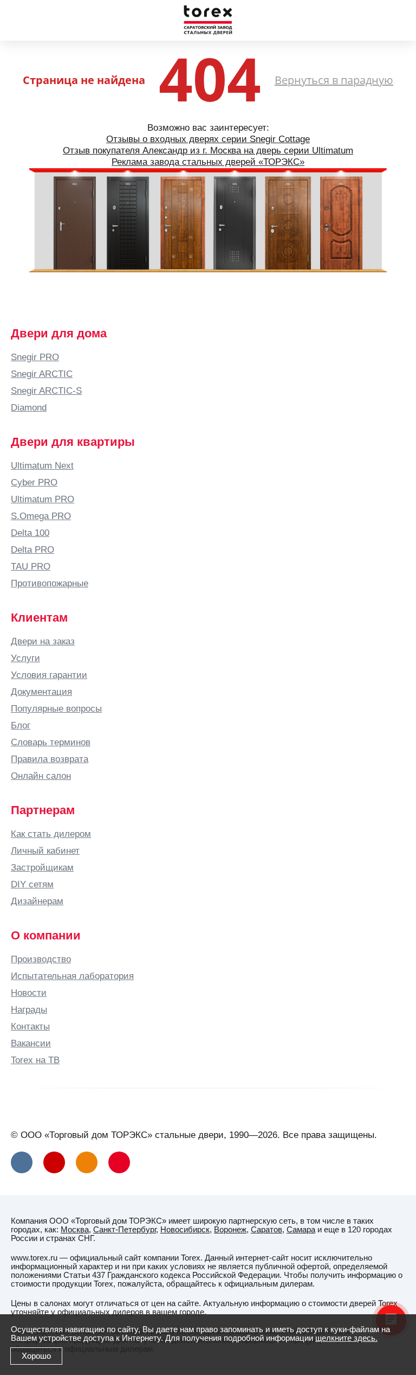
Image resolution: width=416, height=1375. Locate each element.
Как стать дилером (51, 833)
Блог (20, 725)
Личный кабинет (45, 850)
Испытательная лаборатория (72, 975)
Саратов (266, 1229)
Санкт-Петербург (124, 1229)
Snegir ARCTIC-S (46, 390)
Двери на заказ (43, 641)
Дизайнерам (37, 901)
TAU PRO (30, 566)
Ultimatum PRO (42, 499)
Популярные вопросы (56, 708)
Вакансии (31, 1043)
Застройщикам (42, 867)
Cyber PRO (34, 482)
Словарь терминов (50, 742)
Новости (29, 992)
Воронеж (230, 1229)
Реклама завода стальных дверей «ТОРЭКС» (208, 161)
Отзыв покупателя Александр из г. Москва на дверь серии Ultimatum (208, 150)
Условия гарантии (49, 674)
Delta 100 (30, 532)
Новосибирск (185, 1229)
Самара (301, 1229)
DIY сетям (32, 884)
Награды (29, 1009)
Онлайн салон (41, 775)
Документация (41, 691)
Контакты (30, 1026)
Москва (75, 1229)
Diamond (29, 407)
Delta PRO (32, 549)
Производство (41, 959)
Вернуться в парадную (334, 80)
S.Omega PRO (41, 515)
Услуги (25, 658)
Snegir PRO (35, 356)
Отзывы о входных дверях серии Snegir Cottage (208, 138)
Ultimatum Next (42, 465)
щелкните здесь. (346, 1338)
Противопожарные (49, 583)
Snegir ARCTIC (42, 373)
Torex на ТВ (35, 1059)
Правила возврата (49, 758)
